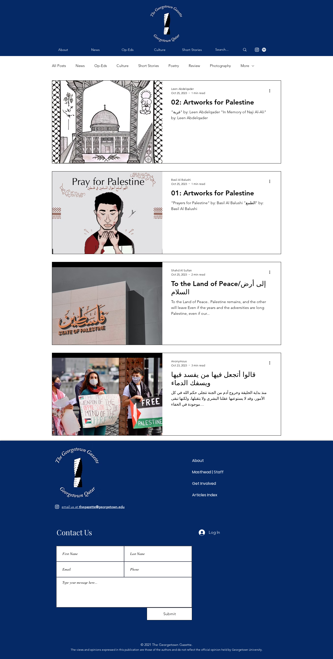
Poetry (173, 66)
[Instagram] (257, 49)
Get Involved (204, 483)
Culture (122, 66)
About (198, 460)
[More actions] (271, 91)
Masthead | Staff (208, 472)
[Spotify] (264, 49)
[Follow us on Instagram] (57, 506)
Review (194, 66)
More (245, 66)
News (80, 66)
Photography (220, 66)
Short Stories (148, 66)
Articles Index (204, 495)
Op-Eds (100, 66)
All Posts (59, 66)
